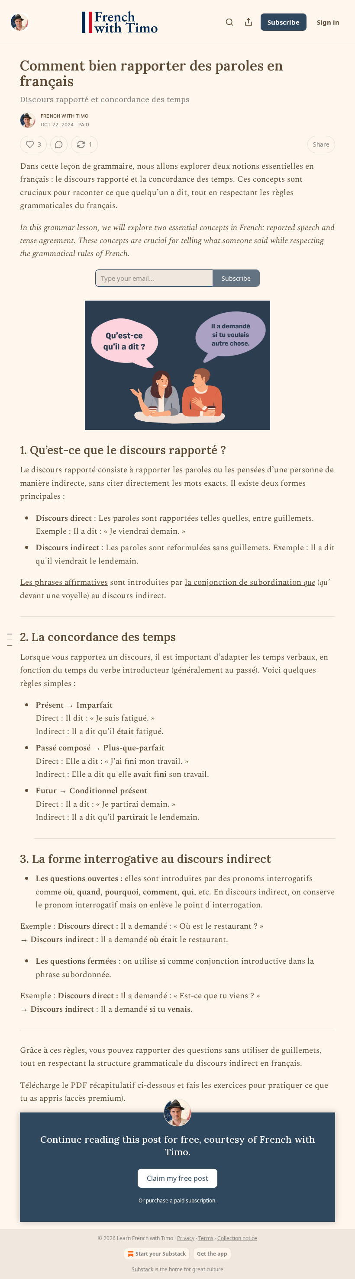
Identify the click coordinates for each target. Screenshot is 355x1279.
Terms (205, 1238)
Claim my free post (177, 1178)
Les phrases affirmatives (64, 582)
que (309, 582)
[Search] (229, 22)
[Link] (8, 450)
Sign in (328, 22)
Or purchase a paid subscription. (177, 1200)
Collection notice (237, 1238)
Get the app (212, 1253)
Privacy (185, 1238)
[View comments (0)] (59, 144)
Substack (142, 1269)
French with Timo (64, 116)
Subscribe (284, 22)
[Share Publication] (248, 22)
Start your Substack (161, 1253)
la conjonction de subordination (244, 582)
